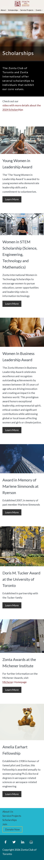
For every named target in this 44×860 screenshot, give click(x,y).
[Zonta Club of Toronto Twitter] (14, 842)
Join (4, 824)
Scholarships (13, 10)
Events (38, 10)
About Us (7, 811)
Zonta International (35, 15)
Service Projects (26, 10)
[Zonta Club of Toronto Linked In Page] (23, 842)
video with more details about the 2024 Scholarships (21, 107)
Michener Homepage (14, 682)
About (3, 10)
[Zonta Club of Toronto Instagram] (31, 842)
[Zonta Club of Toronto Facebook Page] (5, 842)
